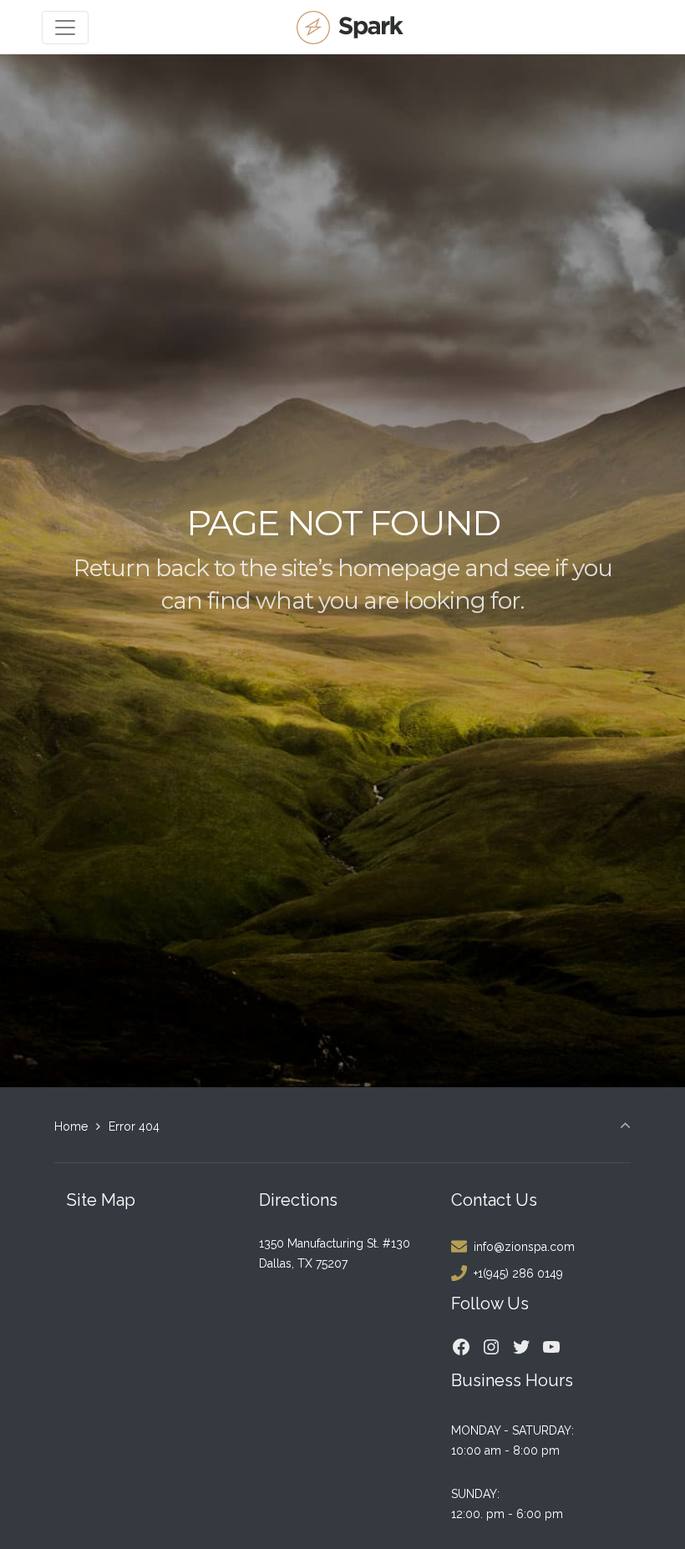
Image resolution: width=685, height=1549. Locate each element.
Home (71, 1126)
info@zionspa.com (524, 1246)
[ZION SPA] (352, 27)
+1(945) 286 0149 (518, 1273)
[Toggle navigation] (65, 27)
